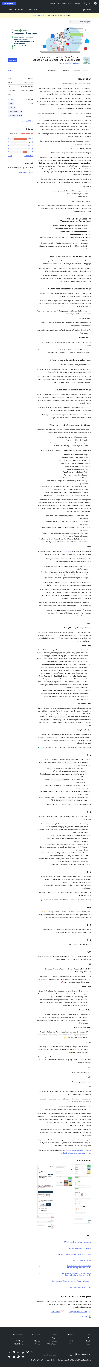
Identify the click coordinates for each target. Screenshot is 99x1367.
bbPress (19, 1341)
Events (38, 1338)
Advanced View (27, 121)
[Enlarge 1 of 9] (89, 1167)
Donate (37, 1341)
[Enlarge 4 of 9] (89, 1201)
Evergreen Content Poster (70, 63)
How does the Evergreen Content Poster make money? (71, 1281)
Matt (20, 1338)
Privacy (89, 1344)
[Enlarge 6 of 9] (70, 1167)
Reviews (77, 70)
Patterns (71, 1344)
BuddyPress (18, 1344)
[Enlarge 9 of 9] (51, 1218)
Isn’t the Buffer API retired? (81, 1260)
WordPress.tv (52, 1344)
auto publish (12, 107)
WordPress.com (17, 1335)
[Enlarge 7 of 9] (70, 1178)
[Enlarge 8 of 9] (51, 1167)
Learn (55, 1335)
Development (52, 70)
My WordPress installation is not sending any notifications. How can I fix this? (76, 1274)
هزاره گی (70, 1355)
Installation (65, 70)
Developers (53, 1341)
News (89, 1338)
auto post (11, 103)
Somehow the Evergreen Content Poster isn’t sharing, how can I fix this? (77, 1267)
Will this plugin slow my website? (79, 1248)
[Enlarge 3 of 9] (89, 1190)
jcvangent (83, 1316)
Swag (37, 1344)
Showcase (70, 1335)
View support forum (26, 172)
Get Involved (36, 1335)
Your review (28, 156)
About (89, 1335)
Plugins (72, 1341)
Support (10, 70)
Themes (71, 1338)
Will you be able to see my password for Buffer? (74, 1254)
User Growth (55, 1312)
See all (10, 156)
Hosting (88, 1341)
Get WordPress (9, 3)
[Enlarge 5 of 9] (89, 1219)
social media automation (15, 111)
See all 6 (10, 99)
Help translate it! (36, 15)
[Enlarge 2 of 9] (89, 1179)
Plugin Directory (86, 10)
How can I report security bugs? (79, 1287)
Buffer (67, 551)
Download (12, 60)
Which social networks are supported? (77, 1242)
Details (86, 70)
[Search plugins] (71, 22)
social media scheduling (15, 115)
